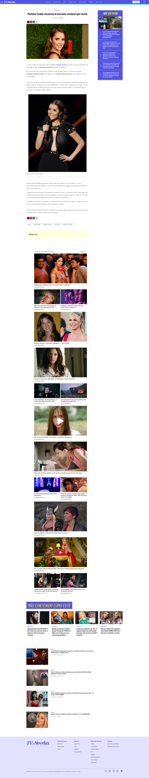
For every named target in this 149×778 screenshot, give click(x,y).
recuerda (57, 224)
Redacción (61, 17)
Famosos (47, 2)
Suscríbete (136, 2)
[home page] (10, 2)
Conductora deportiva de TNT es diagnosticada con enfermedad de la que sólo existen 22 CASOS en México (86, 632)
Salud (29, 224)
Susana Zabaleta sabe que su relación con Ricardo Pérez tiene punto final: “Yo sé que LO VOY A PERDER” (72, 694)
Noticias (57, 10)
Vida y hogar (82, 2)
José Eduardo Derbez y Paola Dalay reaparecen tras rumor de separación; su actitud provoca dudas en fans (111, 45)
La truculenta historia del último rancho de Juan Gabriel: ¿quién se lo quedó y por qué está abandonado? (111, 34)
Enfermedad (37, 224)
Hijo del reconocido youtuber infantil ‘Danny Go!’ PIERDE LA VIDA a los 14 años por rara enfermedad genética (61, 632)
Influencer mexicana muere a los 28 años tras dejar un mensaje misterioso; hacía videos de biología (111, 66)
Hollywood (99, 2)
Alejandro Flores (59, 654)
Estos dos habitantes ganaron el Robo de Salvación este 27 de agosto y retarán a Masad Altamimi (111, 55)
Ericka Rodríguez (60, 696)
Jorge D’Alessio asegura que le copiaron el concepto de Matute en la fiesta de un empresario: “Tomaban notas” (72, 652)
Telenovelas (56, 2)
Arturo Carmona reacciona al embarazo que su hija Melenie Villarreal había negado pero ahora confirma (71, 673)
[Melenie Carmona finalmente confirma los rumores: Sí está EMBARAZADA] (37, 720)
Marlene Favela (47, 224)
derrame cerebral (67, 224)
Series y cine (72, 2)
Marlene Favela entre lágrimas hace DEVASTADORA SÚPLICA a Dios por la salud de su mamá (110, 631)
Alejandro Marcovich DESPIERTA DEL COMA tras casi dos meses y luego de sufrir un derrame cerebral (37, 632)
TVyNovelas (58, 716)
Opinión (91, 2)
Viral (64, 2)
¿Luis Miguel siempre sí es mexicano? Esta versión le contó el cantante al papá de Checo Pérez (111, 75)
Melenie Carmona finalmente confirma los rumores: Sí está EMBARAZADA (70, 714)
